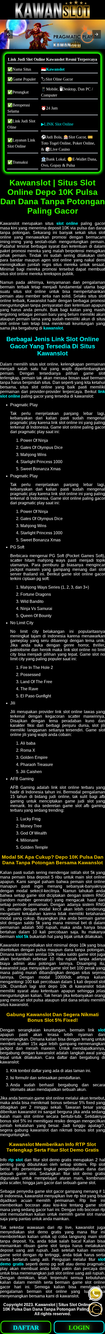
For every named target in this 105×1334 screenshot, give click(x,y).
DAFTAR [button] (26, 1327)
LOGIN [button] (79, 1327)
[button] (8, 34)
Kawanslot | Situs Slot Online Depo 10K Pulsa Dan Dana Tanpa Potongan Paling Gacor (52, 1306)
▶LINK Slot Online (57, 124)
